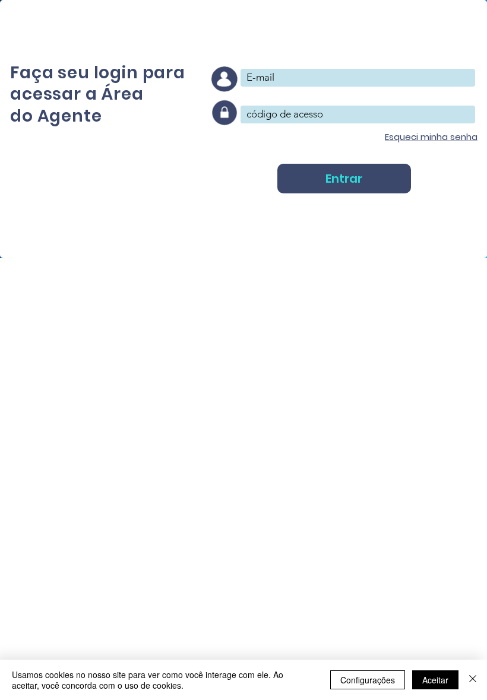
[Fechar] (473, 680)
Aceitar (435, 680)
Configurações (367, 680)
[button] (431, 137)
